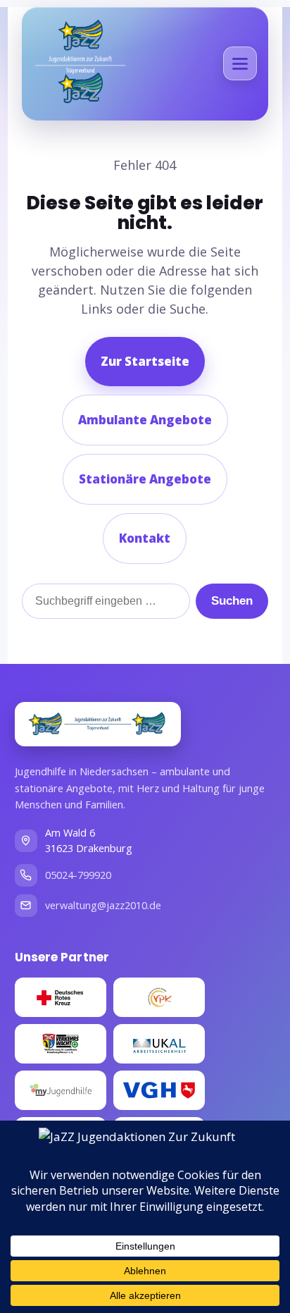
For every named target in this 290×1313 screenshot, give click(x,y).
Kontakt (144, 538)
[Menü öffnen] (240, 63)
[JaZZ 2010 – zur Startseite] (98, 724)
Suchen (232, 601)
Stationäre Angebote (145, 479)
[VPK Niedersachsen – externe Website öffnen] (159, 997)
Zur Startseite (145, 361)
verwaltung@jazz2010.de (103, 905)
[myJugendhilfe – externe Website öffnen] (60, 1090)
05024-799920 (78, 875)
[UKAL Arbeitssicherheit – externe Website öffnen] (159, 1044)
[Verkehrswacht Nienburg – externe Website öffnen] (60, 1044)
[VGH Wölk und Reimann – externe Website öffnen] (159, 1090)
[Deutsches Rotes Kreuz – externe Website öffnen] (60, 997)
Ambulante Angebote (145, 420)
